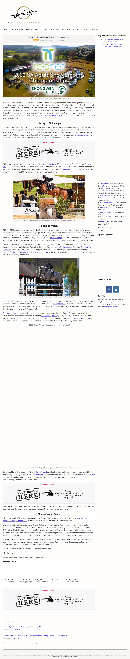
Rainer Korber (105, 198)
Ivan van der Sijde (82, 169)
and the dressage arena (80, 318)
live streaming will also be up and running (30, 252)
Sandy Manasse (63, 247)
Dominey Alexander (107, 212)
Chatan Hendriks (39, 475)
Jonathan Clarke (49, 164)
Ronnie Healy (104, 207)
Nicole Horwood (106, 186)
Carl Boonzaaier (9, 313)
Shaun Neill (41, 138)
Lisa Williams (104, 184)
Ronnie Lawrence (81, 135)
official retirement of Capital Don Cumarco (58, 115)
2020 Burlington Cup (49, 316)
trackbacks (26, 643)
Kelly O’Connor (56, 238)
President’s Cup (59, 304)
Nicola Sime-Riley (10, 301)
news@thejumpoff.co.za (112, 307)
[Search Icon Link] (102, 29)
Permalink (17, 629)
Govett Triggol (41, 472)
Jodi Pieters (65, 169)
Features (36, 40)
